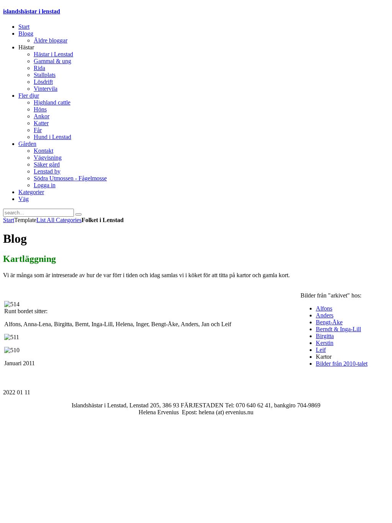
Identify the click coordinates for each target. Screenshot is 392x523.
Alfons (324, 308)
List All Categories (59, 220)
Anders (324, 315)
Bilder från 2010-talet (342, 363)
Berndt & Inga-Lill (338, 329)
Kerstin (324, 343)
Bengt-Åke (329, 322)
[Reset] (78, 214)
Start (8, 220)
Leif (321, 349)
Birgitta (325, 336)
